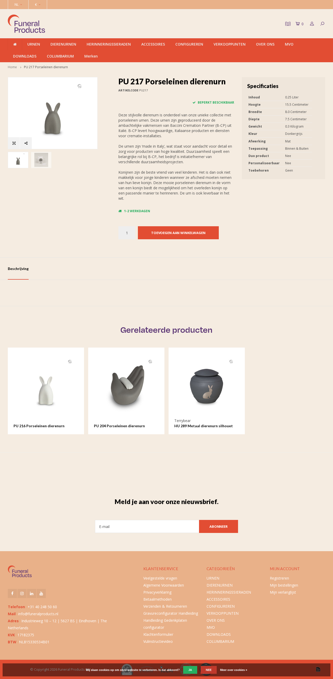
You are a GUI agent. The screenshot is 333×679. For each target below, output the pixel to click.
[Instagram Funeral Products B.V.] (22, 593)
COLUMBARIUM (60, 56)
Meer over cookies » (233, 669)
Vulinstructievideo (158, 641)
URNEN (33, 44)
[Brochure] (287, 24)
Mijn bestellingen (284, 585)
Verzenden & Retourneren (165, 606)
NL (16, 4)
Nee (209, 669)
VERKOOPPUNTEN (230, 44)
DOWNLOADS (24, 56)
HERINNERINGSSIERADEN (109, 44)
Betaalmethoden (157, 599)
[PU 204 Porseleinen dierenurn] (126, 385)
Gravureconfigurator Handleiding (170, 613)
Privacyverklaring (157, 592)
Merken (91, 56)
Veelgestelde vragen (160, 578)
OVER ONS (265, 44)
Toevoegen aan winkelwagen (178, 232)
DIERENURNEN (63, 44)
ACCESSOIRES (153, 44)
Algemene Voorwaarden (163, 585)
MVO (289, 44)
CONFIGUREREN (189, 44)
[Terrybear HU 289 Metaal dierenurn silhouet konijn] (206, 385)
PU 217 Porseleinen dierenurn (46, 67)
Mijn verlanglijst (283, 592)
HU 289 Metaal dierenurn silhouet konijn (203, 426)
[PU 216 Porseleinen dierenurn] (46, 385)
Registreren (279, 578)
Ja (190, 669)
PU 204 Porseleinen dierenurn (119, 426)
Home (12, 67)
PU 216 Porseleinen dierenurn (39, 426)
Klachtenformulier (158, 634)
